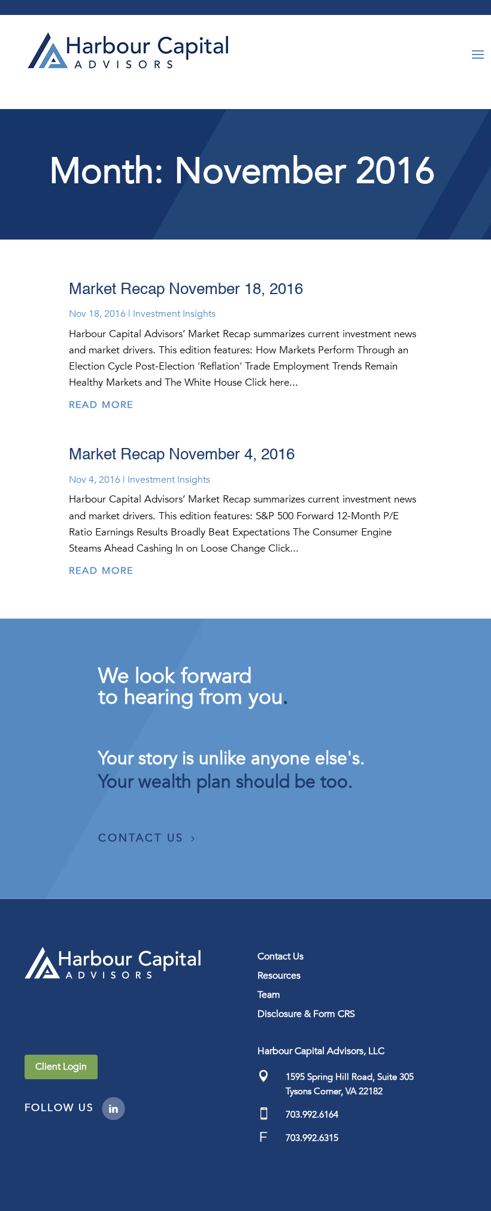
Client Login (61, 1066)
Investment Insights (174, 313)
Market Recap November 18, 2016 (186, 290)
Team (268, 994)
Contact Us (141, 838)
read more (101, 404)
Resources (279, 975)
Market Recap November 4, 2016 (182, 455)
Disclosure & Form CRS (306, 1014)
